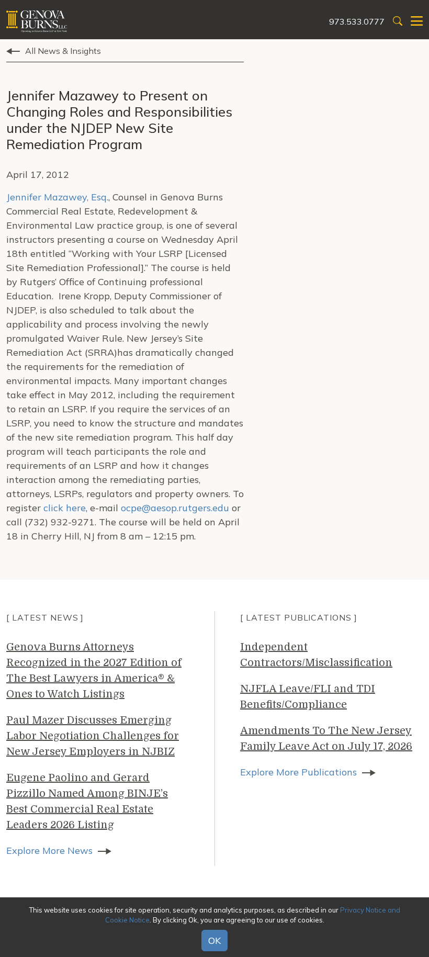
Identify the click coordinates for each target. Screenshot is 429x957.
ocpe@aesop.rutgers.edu (175, 508)
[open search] (397, 22)
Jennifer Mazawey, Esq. (57, 197)
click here (64, 508)
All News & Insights (63, 51)
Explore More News (49, 851)
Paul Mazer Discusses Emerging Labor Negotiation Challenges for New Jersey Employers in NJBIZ (92, 736)
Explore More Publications (298, 772)
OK (214, 941)
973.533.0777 (357, 21)
